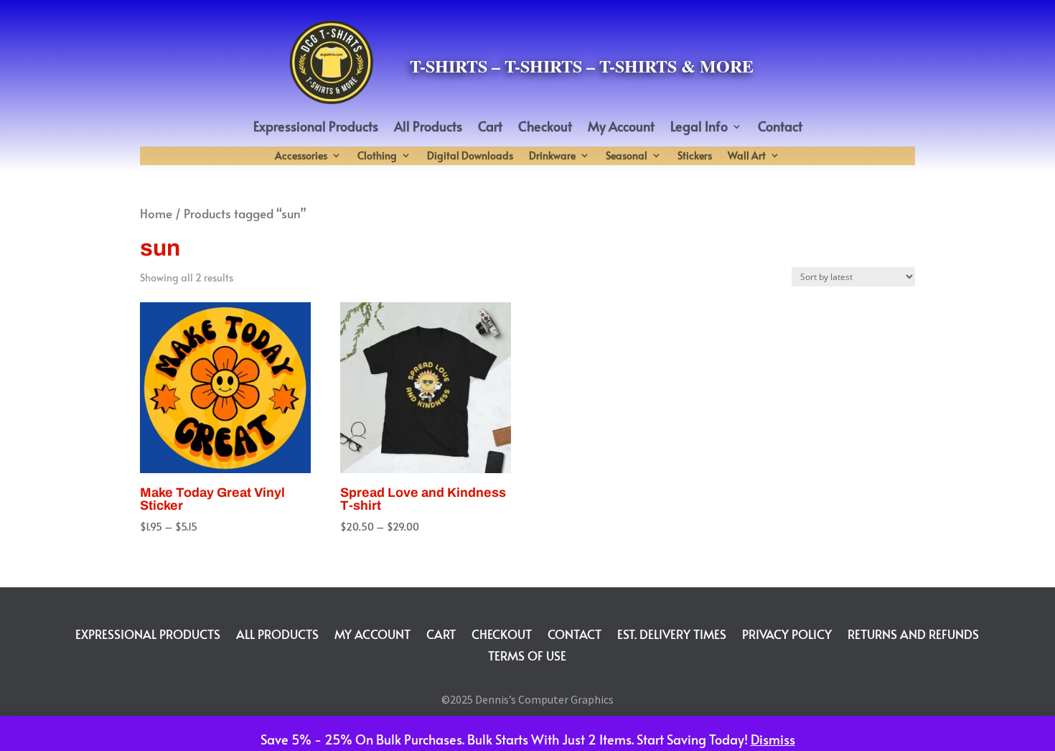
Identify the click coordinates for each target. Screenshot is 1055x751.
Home (156, 213)
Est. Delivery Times (671, 632)
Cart (490, 128)
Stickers (694, 157)
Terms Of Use (527, 654)
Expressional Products (315, 128)
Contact (780, 128)
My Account (621, 128)
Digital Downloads (470, 157)
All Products (428, 128)
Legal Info (699, 128)
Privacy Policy (787, 632)
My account (372, 632)
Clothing (377, 157)
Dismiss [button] (773, 739)
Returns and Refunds (913, 632)
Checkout (545, 128)
